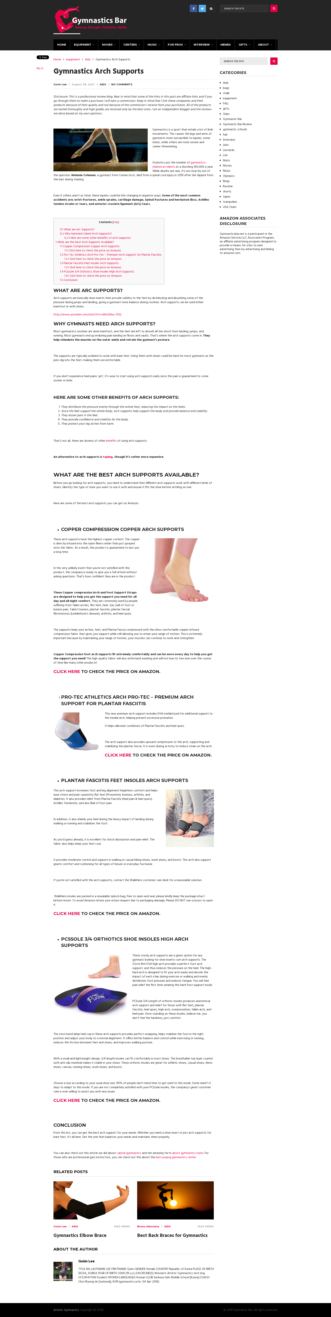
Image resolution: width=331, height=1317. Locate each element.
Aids (88, 59)
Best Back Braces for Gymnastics (172, 1235)
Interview (202, 44)
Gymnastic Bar (232, 119)
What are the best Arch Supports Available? (85, 242)
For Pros (175, 44)
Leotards (228, 150)
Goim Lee (60, 84)
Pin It (40, 68)
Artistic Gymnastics (66, 1310)
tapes (226, 196)
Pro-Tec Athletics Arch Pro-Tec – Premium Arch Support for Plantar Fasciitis (111, 255)
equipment (82, 44)
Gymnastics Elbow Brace (80, 1235)
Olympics (229, 176)
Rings (226, 181)
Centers (130, 44)
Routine (228, 186)
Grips (226, 114)
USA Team (229, 207)
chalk (226, 93)
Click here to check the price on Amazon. (92, 250)
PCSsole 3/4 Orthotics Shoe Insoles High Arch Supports (97, 271)
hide (115, 222)
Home (61, 44)
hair (225, 134)
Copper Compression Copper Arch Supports (90, 246)
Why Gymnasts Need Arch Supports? (86, 233)
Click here (66, 671)
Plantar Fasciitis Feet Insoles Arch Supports (90, 263)
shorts (227, 191)
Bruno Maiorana (148, 1226)
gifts (243, 44)
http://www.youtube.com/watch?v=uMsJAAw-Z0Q (87, 314)
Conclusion (69, 280)
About (263, 44)
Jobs (226, 145)
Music (152, 44)
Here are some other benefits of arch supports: (97, 238)
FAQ (225, 103)
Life (225, 155)
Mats (226, 160)
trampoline (230, 201)
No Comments (121, 84)
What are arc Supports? (77, 229)
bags (226, 88)
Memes (225, 44)
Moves (107, 44)
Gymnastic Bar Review (237, 124)
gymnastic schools (235, 129)
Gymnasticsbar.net (232, 233)
